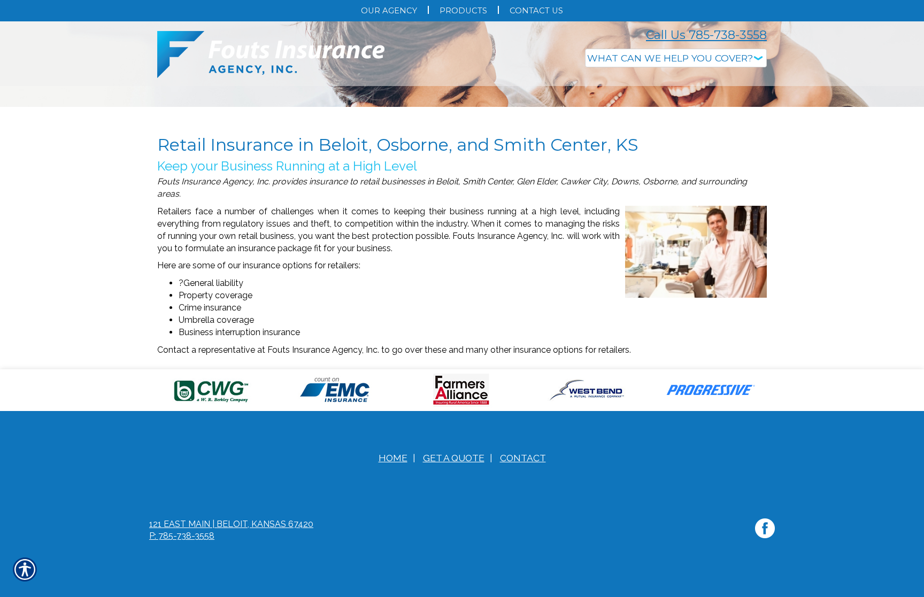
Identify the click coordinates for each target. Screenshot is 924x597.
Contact (523, 564)
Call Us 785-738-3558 (706, 35)
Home (393, 564)
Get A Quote (453, 564)
